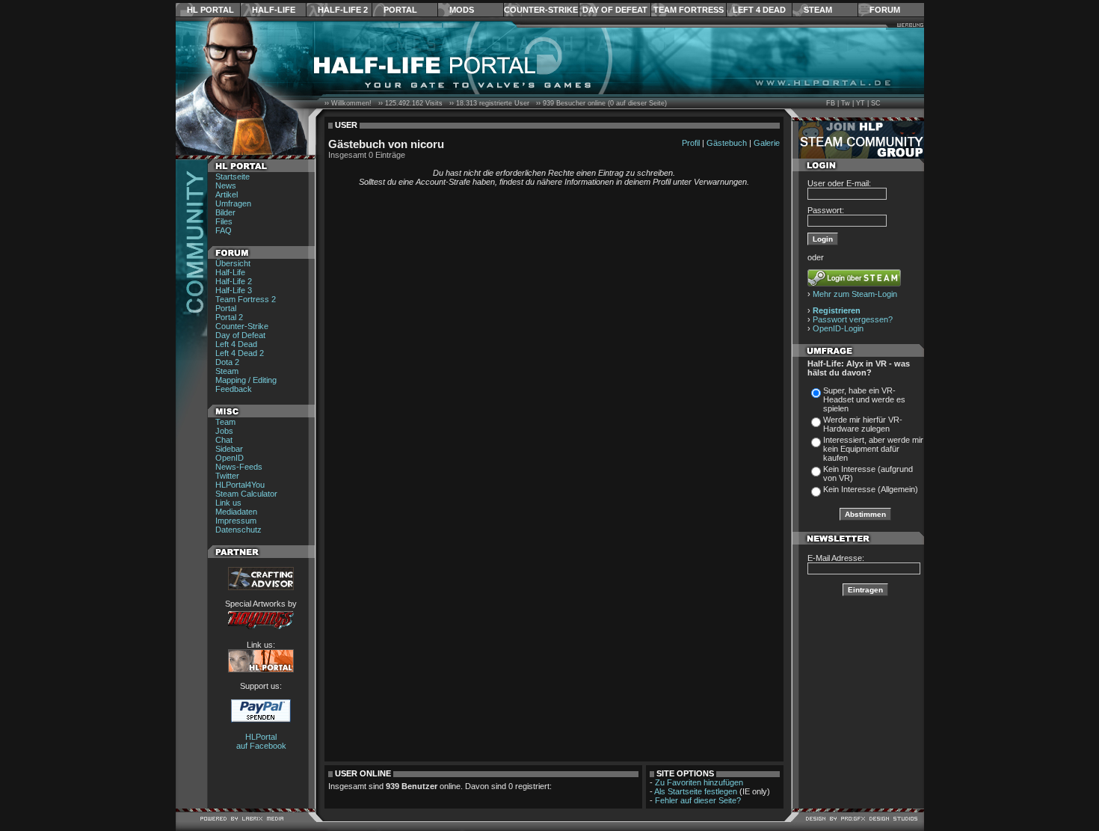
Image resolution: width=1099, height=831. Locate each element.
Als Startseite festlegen (695, 791)
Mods (461, 9)
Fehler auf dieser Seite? (698, 800)
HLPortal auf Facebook (261, 741)
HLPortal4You (240, 484)
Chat (224, 439)
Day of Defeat (614, 9)
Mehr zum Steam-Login (855, 293)
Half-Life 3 (233, 290)
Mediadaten (236, 511)
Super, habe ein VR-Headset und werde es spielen (864, 399)
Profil (691, 142)
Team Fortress (688, 9)
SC (876, 103)
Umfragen (233, 203)
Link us (228, 502)
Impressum (235, 520)
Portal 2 (229, 317)
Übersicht (232, 263)
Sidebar (229, 448)
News (225, 185)
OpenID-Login (838, 328)
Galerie (767, 142)
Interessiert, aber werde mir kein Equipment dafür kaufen (873, 448)
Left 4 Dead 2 (239, 353)
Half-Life (273, 9)
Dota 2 (227, 362)
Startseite (232, 176)
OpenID (229, 457)
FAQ (223, 230)
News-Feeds (238, 466)
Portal (400, 9)
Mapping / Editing (246, 379)
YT (860, 103)
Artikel (226, 194)
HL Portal (210, 9)
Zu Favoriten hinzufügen (699, 782)
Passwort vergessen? (853, 319)
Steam (818, 9)
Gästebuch (726, 142)
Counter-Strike (541, 9)
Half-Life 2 (343, 9)
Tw (845, 103)
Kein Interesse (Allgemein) (870, 489)
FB (830, 103)
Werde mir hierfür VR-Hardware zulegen (862, 424)
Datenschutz (238, 529)
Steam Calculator (246, 493)
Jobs (224, 430)
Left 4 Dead (759, 9)
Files (224, 221)
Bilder (225, 212)
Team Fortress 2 (245, 299)
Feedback (233, 388)
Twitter (227, 475)
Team (225, 421)
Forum (884, 9)
